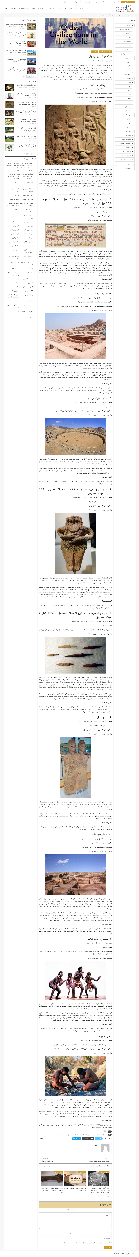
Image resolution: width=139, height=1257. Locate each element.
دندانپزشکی (16, 250)
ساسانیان (127, 50)
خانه (118, 2)
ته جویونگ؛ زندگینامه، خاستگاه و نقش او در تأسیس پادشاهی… (16, 34)
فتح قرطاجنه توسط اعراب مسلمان (99, 1161)
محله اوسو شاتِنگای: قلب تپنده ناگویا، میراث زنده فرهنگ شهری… (16, 69)
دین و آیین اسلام (127, 131)
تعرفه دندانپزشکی (28, 222)
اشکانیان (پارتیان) (125, 54)
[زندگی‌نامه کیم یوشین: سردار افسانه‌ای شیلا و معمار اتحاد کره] (9, 147)
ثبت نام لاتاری (15, 222)
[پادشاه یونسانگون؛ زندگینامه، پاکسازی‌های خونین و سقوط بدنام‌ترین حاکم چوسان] (31, 44)
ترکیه (129, 90)
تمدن (62, 1135)
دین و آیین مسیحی (126, 156)
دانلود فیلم (30, 246)
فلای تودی (30, 283)
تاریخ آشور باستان (104, 1172)
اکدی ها (74, 1135)
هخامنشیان (127, 42)
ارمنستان (127, 111)
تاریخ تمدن (68, 1135)
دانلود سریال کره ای (14, 242)
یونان (128, 119)
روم (129, 123)
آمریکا (59, 8)
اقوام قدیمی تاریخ (96, 1135)
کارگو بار (17, 287)
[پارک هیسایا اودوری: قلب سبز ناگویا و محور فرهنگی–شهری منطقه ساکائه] (31, 53)
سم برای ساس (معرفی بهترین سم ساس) (13, 274)
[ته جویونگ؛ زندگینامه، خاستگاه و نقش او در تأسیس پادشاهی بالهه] (31, 35)
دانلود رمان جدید (14, 238)
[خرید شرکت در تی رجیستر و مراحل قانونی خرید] (75, 1178)
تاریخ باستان (95, 52)
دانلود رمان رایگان (28, 242)
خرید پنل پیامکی (28, 230)
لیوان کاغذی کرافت (28, 295)
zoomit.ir (16, 183)
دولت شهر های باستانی (105, 52)
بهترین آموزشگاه (14, 199)
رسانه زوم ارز (30, 269)
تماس (60, 2)
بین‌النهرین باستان (127, 58)
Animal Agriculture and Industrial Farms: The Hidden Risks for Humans (26, 166)
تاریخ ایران (128, 25)
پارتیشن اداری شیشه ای (12, 209)
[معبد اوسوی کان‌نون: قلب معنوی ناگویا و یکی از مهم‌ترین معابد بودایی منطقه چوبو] (31, 61)
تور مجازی (91, 2)
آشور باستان (127, 66)
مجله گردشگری (23, 8)
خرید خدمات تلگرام (28, 234)
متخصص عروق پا (14, 301)
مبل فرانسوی (29, 301)
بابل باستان (127, 74)
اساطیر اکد (104, 1135)
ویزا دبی (31, 318)
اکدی (79, 1135)
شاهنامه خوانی (15, 279)
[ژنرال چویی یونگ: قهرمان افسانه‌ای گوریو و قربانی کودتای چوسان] (9, 130)
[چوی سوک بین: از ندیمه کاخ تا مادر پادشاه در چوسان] (9, 138)
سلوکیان (128, 46)
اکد (89, 1135)
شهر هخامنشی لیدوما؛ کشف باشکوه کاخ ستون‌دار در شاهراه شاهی (16, 25)
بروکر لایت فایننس (28, 199)
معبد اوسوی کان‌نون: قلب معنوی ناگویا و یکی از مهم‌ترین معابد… (16, 60)
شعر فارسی (13, 8)
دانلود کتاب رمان (14, 246)
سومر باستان (127, 62)
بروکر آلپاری (16, 195)
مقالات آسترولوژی (28, 305)
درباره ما (114, 2)
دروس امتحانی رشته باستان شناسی (27, 251)
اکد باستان (85, 1135)
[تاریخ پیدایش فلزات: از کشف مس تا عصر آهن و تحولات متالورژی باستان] (52, 1178)
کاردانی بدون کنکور (28, 287)
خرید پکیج (16, 226)
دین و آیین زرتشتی (126, 139)
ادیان (33, 8)
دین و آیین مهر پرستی (125, 160)
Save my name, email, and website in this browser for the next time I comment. (87, 1243)
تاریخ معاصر (41, 8)
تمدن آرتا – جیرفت (125, 29)
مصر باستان (128, 78)
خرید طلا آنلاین (15, 234)
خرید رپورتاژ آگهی (68, 2)
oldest (105, 1131)
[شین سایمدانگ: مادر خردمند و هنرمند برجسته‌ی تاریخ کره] (9, 121)
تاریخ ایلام (127, 33)
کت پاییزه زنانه (15, 291)
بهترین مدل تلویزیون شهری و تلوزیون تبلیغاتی (12, 204)
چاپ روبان (30, 226)
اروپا (65, 8)
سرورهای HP (15, 269)
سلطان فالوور (29, 273)
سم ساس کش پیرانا (27, 279)
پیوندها (85, 2)
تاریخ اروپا (128, 115)
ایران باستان (79, 8)
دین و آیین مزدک (127, 151)
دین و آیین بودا (127, 135)
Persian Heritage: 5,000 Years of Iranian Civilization (12, 176)
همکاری (108, 2)
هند (129, 103)
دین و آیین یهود (127, 168)
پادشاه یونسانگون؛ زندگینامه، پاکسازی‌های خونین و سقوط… (17, 43)
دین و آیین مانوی (127, 147)
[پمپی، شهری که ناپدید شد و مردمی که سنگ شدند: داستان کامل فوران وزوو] (9, 113)
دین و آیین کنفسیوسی (125, 143)
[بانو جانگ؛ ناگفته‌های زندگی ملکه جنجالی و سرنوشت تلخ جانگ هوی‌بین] (9, 87)
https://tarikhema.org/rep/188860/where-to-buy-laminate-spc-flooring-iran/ (21, 176)
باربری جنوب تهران (28, 195)
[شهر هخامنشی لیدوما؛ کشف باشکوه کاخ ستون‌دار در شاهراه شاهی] (31, 26)
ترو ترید (17, 216)
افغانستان (127, 107)
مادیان (128, 37)
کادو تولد (16, 283)
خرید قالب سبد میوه (27, 238)
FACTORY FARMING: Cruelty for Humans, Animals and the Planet (13, 166)
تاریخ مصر (51, 8)
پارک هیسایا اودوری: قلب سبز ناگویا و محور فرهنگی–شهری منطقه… (16, 51)
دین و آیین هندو (127, 164)
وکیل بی (17, 311)
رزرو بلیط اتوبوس (14, 262)
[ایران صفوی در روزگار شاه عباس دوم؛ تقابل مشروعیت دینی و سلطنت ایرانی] (9, 104)
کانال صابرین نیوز (28, 291)
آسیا (71, 8)
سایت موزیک (78, 2)
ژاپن (129, 94)
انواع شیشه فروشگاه (47, 1161)
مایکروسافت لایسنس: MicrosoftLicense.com (13, 296)
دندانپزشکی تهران (28, 256)
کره (129, 99)
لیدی (128, 127)
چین (129, 86)
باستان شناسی (58, 1172)
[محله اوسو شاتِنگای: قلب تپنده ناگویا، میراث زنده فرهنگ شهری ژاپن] (31, 70)
